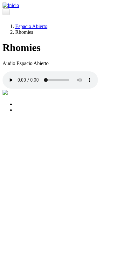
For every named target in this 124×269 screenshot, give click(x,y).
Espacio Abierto (31, 26)
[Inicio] (11, 5)
